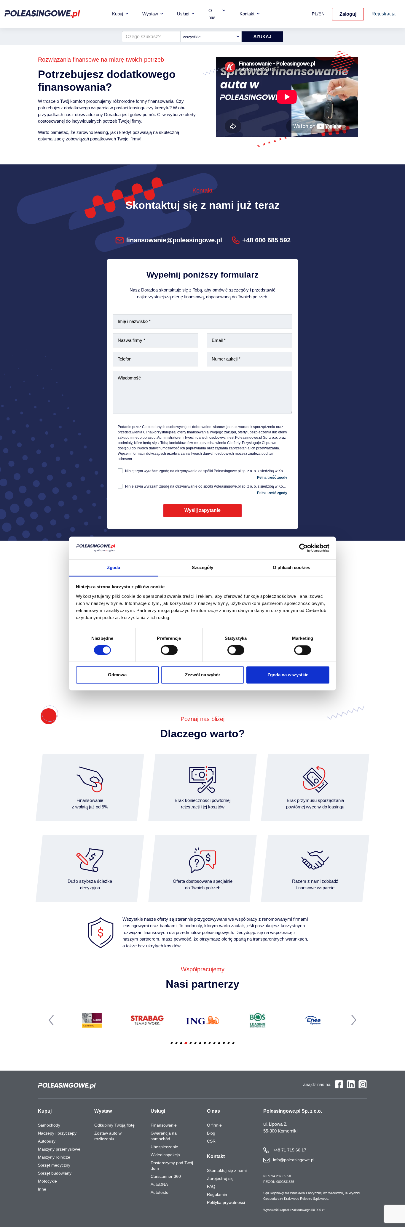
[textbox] (211, 36)
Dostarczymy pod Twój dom (172, 1165)
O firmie (214, 1125)
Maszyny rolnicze (54, 1157)
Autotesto (159, 1192)
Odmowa (117, 674)
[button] (171, 1043)
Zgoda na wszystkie (287, 674)
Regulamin (217, 1194)
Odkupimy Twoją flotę (114, 1125)
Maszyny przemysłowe (59, 1149)
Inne (42, 1189)
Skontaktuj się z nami (227, 1170)
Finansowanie (164, 1125)
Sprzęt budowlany (54, 1173)
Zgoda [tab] (113, 567)
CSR (211, 1141)
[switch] (169, 650)
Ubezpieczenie (164, 1146)
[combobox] (211, 36)
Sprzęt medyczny (54, 1165)
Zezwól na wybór (202, 674)
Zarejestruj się (220, 1178)
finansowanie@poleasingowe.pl (174, 240)
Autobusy (46, 1141)
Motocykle (47, 1181)
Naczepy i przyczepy (57, 1133)
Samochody (49, 1125)
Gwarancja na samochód (164, 1136)
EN (321, 13)
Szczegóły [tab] (202, 567)
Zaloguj (347, 14)
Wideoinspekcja (165, 1154)
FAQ (211, 1186)
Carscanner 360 (166, 1176)
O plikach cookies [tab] (291, 567)
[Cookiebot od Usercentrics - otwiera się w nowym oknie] (303, 548)
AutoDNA (159, 1184)
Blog (211, 1133)
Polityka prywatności (226, 1202)
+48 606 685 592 (266, 240)
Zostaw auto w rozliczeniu (108, 1136)
